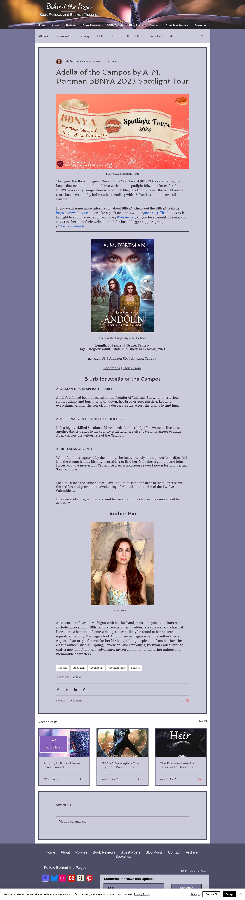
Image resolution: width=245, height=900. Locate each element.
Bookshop (123, 856)
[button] (202, 36)
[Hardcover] (45, 878)
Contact (174, 852)
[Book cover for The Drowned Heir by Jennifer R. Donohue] (181, 743)
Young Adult (64, 36)
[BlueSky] (54, 878)
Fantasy (84, 36)
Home (50, 852)
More (172, 36)
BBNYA (135, 667)
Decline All (211, 894)
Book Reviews (104, 852)
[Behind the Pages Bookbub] (71, 878)
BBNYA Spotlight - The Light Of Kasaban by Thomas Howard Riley (120, 765)
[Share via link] (84, 689)
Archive (192, 852)
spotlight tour (117, 667)
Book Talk (155, 36)
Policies (81, 852)
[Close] (241, 894)
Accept (229, 894)
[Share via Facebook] (58, 689)
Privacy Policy (142, 894)
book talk (78, 667)
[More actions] (187, 61)
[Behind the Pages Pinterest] (89, 878)
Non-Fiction (134, 36)
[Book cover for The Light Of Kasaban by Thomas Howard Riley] (122, 743)
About (65, 852)
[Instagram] (62, 878)
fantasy (62, 667)
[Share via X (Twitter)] (66, 689)
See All (203, 721)
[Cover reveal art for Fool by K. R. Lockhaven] (64, 743)
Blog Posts (154, 852)
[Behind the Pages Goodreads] (80, 878)
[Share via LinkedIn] (75, 689)
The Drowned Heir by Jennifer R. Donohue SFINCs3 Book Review (177, 765)
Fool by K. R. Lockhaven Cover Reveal (62, 765)
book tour (96, 667)
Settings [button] (195, 894)
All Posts (43, 36)
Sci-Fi (99, 36)
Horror (115, 36)
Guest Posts (130, 852)
